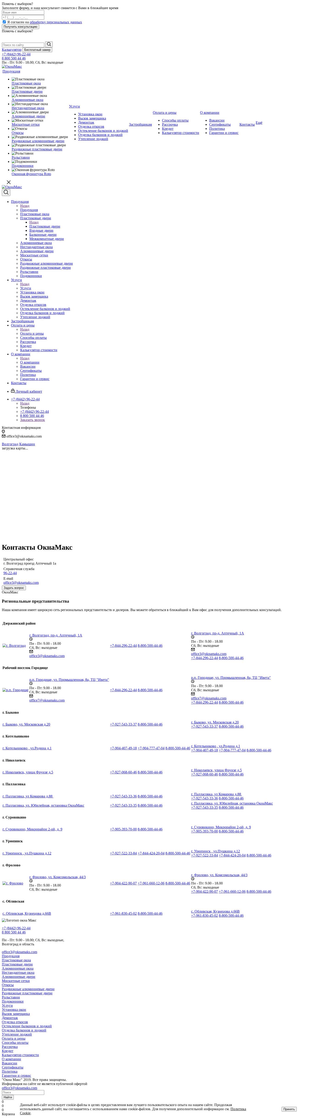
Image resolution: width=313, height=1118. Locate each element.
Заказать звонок (32, 420)
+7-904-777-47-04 (151, 748)
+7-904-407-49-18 (123, 748)
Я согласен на (44, 22)
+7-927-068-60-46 (123, 772)
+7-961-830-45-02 (123, 913)
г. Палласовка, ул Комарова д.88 (28, 796)
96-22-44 (10, 573)
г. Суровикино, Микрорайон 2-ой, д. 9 (32, 829)
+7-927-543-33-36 (123, 796)
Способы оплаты (15, 1043)
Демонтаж (10, 1018)
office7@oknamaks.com (47, 700)
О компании (29, 362)
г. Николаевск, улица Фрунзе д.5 (28, 772)
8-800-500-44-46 (150, 645)
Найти (8, 1097)
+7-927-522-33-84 (123, 853)
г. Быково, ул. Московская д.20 (26, 724)
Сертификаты (12, 1067)
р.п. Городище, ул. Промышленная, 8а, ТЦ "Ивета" (69, 680)
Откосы (8, 985)
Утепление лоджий (17, 1034)
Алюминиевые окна (17, 968)
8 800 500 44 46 (14, 58)
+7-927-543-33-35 (123, 805)
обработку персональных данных (56, 22)
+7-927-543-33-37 (123, 724)
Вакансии (9, 1063)
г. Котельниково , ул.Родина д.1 (27, 748)
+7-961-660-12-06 (151, 883)
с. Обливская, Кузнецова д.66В (27, 913)
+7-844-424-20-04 (151, 853)
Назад (24, 206)
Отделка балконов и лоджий (24, 1030)
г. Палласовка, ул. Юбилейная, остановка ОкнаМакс (43, 805)
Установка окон (14, 1010)
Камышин (27, 444)
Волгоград (10, 444)
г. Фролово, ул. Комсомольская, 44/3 (57, 877)
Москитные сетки (16, 981)
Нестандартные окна (18, 972)
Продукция (29, 210)
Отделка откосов (15, 1022)
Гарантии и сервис (16, 1075)
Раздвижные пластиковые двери (27, 993)
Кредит (7, 1051)
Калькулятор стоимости (20, 1055)
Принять (289, 1109)
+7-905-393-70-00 (123, 829)
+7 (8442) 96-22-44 (16, 54)
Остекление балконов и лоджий (27, 1026)
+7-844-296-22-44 (123, 645)
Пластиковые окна (16, 960)
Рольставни (11, 997)
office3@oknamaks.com (21, 583)
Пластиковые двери (44, 226)
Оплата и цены (32, 333)
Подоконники (13, 1001)
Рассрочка (10, 1047)
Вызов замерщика (16, 1014)
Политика (9, 1071)
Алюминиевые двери (18, 977)
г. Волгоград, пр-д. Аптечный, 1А (55, 635)
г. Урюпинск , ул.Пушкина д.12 (27, 853)
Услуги (25, 288)
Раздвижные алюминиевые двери (28, 989)
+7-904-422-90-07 (123, 883)
